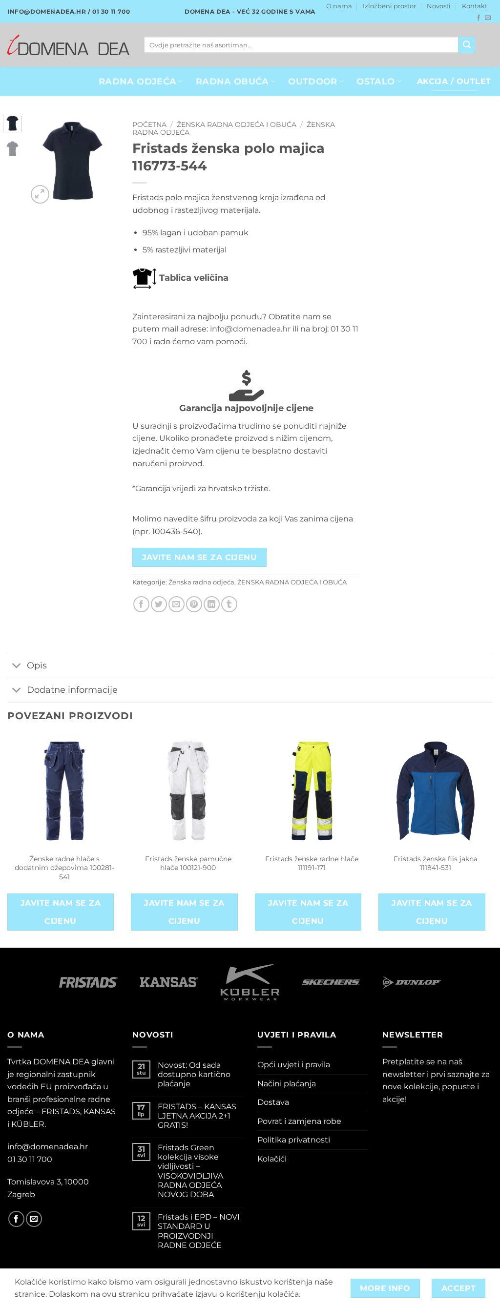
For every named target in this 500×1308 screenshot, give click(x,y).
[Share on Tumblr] (229, 604)
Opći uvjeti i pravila (293, 1064)
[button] (40, 194)
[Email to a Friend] (176, 604)
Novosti (439, 6)
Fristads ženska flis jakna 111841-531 (436, 863)
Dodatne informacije (72, 690)
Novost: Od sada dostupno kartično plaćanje (194, 1074)
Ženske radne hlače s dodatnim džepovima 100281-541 (64, 867)
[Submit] (466, 45)
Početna (149, 124)
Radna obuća (232, 81)
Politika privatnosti (293, 1139)
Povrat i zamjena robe (299, 1121)
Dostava (273, 1102)
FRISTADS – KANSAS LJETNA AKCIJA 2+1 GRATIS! (197, 1116)
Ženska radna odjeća (201, 582)
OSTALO (375, 81)
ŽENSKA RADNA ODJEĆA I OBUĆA (236, 124)
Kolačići (272, 1158)
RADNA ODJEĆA (137, 81)
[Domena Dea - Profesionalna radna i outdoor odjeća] (68, 45)
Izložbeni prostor (389, 6)
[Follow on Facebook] (478, 18)
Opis (37, 665)
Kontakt (474, 6)
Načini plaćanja (286, 1083)
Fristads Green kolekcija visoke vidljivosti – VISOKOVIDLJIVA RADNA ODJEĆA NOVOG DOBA (190, 1171)
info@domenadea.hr (250, 328)
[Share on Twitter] (159, 604)
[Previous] (41, 161)
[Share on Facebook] (141, 604)
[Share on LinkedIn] (212, 604)
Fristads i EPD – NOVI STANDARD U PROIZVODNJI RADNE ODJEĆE (199, 1231)
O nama (339, 6)
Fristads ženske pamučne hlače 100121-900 (188, 863)
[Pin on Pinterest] (194, 604)
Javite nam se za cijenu (199, 557)
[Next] (103, 161)
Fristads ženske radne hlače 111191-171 (311, 863)
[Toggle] (16, 666)
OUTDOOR (312, 81)
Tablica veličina (193, 277)
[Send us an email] (488, 18)
